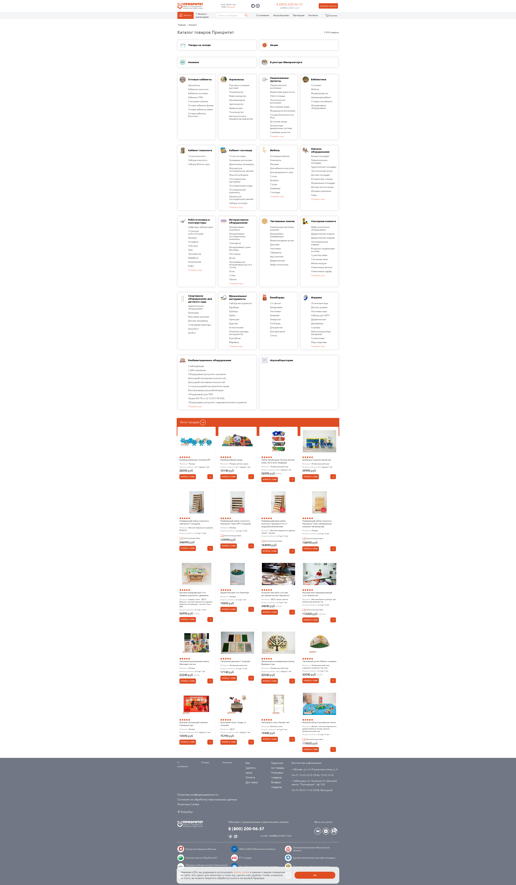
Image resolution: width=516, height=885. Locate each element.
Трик (190, 250)
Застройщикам (281, 15)
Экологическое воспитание (277, 101)
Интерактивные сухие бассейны (239, 248)
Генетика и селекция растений (239, 86)
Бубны (232, 315)
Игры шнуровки (319, 342)
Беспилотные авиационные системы (281, 127)
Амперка (192, 237)
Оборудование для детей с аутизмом (207, 374)
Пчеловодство (236, 112)
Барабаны (234, 307)
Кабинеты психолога (198, 89)
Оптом (273, 335)
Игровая (274, 164)
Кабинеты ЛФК (195, 97)
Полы (232, 271)
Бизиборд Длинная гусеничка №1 (195, 459)
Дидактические (277, 260)
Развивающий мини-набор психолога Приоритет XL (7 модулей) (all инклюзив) (274, 524)
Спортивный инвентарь (199, 324)
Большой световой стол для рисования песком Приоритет (275, 594)
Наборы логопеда (238, 203)
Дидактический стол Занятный (234, 592)
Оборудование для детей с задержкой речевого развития (217, 402)
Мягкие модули (319, 263)
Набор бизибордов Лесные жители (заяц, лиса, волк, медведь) (278, 461)
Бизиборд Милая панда (231, 459)
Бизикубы (275, 315)
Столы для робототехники (195, 232)
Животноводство (237, 96)
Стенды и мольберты (321, 101)
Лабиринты (275, 252)
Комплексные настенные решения (282, 228)
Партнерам (298, 15)
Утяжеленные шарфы (321, 271)
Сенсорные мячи (319, 259)
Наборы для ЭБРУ (320, 315)
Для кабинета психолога (282, 168)
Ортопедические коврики (319, 243)
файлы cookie (241, 872)
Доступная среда (278, 121)
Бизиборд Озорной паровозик (316, 459)
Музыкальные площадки (323, 183)
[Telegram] (253, 6)
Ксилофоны (235, 338)
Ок (315, 875)
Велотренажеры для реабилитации (205, 390)
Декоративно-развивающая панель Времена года (278, 662)
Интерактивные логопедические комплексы (237, 236)
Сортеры (315, 327)
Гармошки (234, 319)
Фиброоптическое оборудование (320, 228)
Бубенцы (233, 311)
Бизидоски (275, 319)
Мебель (315, 89)
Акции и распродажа (202, 15)
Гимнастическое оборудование (196, 307)
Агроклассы (194, 85)
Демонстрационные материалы (321, 332)
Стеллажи (316, 85)
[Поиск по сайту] (246, 15)
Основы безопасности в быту (282, 116)
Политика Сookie (188, 804)
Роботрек (193, 245)
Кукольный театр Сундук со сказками (233, 723)
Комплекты (275, 160)
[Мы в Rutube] (334, 831)
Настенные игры (319, 311)
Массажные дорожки (198, 316)
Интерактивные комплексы (236, 228)
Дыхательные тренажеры (241, 164)
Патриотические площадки (319, 161)
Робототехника (277, 96)
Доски (232, 258)
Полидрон (193, 241)
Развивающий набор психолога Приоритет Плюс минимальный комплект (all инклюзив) (317, 524)
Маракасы (234, 342)
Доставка (252, 782)
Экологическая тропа (321, 171)
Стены (232, 275)
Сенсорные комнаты (198, 101)
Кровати (274, 180)
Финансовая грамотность (282, 92)
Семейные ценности (280, 132)
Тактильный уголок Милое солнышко (319, 661)
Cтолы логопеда (237, 156)
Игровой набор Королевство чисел (319, 722)
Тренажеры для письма (240, 160)
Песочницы (234, 254)
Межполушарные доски (282, 240)
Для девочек (276, 327)
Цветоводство (236, 104)
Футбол (192, 332)
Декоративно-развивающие (277, 235)
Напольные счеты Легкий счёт (275, 722)
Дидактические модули (322, 233)
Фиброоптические (279, 264)
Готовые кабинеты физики (201, 105)
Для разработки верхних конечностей (207, 378)
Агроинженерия (237, 100)
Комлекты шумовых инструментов (239, 332)
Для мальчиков (277, 331)
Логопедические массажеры (237, 180)
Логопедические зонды (240, 185)
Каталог (188, 15)
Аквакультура (235, 108)
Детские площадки (320, 175)
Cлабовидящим (196, 366)
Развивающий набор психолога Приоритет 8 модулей (194, 522)
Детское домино (319, 307)
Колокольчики (236, 327)
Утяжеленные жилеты (321, 267)
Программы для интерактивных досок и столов (240, 265)
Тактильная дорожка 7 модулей (235, 661)
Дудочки (233, 323)
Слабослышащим (197, 370)
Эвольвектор (194, 254)
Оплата (250, 777)
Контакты (313, 15)
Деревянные (317, 323)
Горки (314, 195)
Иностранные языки (279, 106)
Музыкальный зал (319, 93)
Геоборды (275, 323)
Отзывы (205, 762)
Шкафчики (275, 188)
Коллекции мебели (279, 156)
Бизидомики (276, 307)
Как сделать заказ (251, 767)
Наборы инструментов (240, 303)
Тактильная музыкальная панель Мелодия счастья (194, 662)
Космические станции (322, 179)
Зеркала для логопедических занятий (241, 197)
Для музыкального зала (281, 172)
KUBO (191, 266)
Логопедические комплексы (237, 191)
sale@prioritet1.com (289, 7)
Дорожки (274, 244)
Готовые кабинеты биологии (197, 114)
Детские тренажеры (198, 320)
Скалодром (235, 243)
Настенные (275, 248)
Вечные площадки (320, 156)
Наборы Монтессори (198, 164)
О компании (262, 15)
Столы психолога (196, 156)
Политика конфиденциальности (197, 794)
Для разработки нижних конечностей (206, 382)
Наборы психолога (197, 160)
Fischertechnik (194, 262)
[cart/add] (210, 476)
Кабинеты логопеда (198, 93)
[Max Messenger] (258, 6)
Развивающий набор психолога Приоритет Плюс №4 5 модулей (235, 522)
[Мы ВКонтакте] (317, 831)
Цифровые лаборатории (200, 227)
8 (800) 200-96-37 (289, 4)
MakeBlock (193, 258)
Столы (273, 176)
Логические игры (319, 303)
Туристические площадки (323, 167)
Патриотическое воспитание (278, 86)
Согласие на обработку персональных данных (207, 799)
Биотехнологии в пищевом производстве (241, 117)
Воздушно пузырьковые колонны (323, 250)
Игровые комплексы (321, 191)
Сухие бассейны (319, 255)
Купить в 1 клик (188, 477)
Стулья (273, 184)
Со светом (275, 303)
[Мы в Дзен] (325, 831)
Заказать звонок (328, 6)
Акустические (277, 256)
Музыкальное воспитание (282, 110)
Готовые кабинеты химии (200, 109)
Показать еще (277, 136)
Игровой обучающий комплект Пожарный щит (193, 723)
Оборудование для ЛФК (200, 394)
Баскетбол (193, 328)
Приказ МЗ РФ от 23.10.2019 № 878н (206, 398)
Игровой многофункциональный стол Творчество (317, 594)
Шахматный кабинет (321, 97)
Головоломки (318, 338)
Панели (232, 279)
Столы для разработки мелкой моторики (208, 386)
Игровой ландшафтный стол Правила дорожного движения (193, 594)
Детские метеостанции (322, 187)
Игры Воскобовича (238, 175)
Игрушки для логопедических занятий (241, 169)
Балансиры (193, 312)
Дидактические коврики (323, 237)
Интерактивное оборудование (318, 106)
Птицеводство (236, 92)
